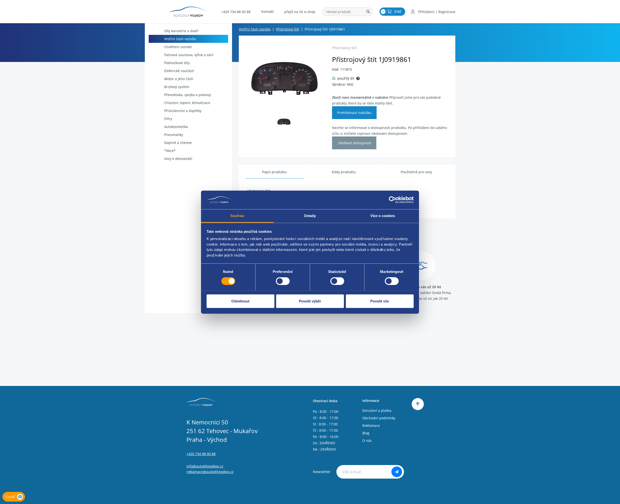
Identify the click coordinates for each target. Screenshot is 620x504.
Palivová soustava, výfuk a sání (188, 55)
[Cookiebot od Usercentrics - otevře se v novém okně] (392, 199)
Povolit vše (379, 301)
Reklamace (371, 425)
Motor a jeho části (178, 78)
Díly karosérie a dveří (181, 31)
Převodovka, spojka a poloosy (187, 94)
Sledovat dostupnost (354, 143)
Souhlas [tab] (237, 215)
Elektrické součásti (179, 70)
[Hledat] (368, 12)
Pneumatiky (173, 134)
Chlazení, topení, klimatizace (187, 102)
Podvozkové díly (177, 62)
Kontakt (267, 11)
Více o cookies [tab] (382, 215)
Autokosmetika (176, 126)
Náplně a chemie (178, 142)
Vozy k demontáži (178, 158)
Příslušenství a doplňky (183, 110)
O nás (367, 440)
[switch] (283, 281)
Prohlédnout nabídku (354, 112)
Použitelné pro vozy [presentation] (416, 172)
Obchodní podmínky (378, 418)
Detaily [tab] (310, 215)
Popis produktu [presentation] (274, 172)
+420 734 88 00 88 (235, 11)
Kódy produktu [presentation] (344, 172)
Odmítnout (240, 301)
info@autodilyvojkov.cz (204, 466)
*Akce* (170, 150)
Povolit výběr (310, 301)
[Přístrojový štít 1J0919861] (284, 77)
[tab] (274, 172)
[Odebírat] (396, 471)
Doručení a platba (376, 410)
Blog (365, 433)
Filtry (168, 118)
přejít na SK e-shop (299, 11)
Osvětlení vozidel (178, 47)
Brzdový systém (176, 86)
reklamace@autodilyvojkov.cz (210, 471)
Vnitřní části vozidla (180, 39)
